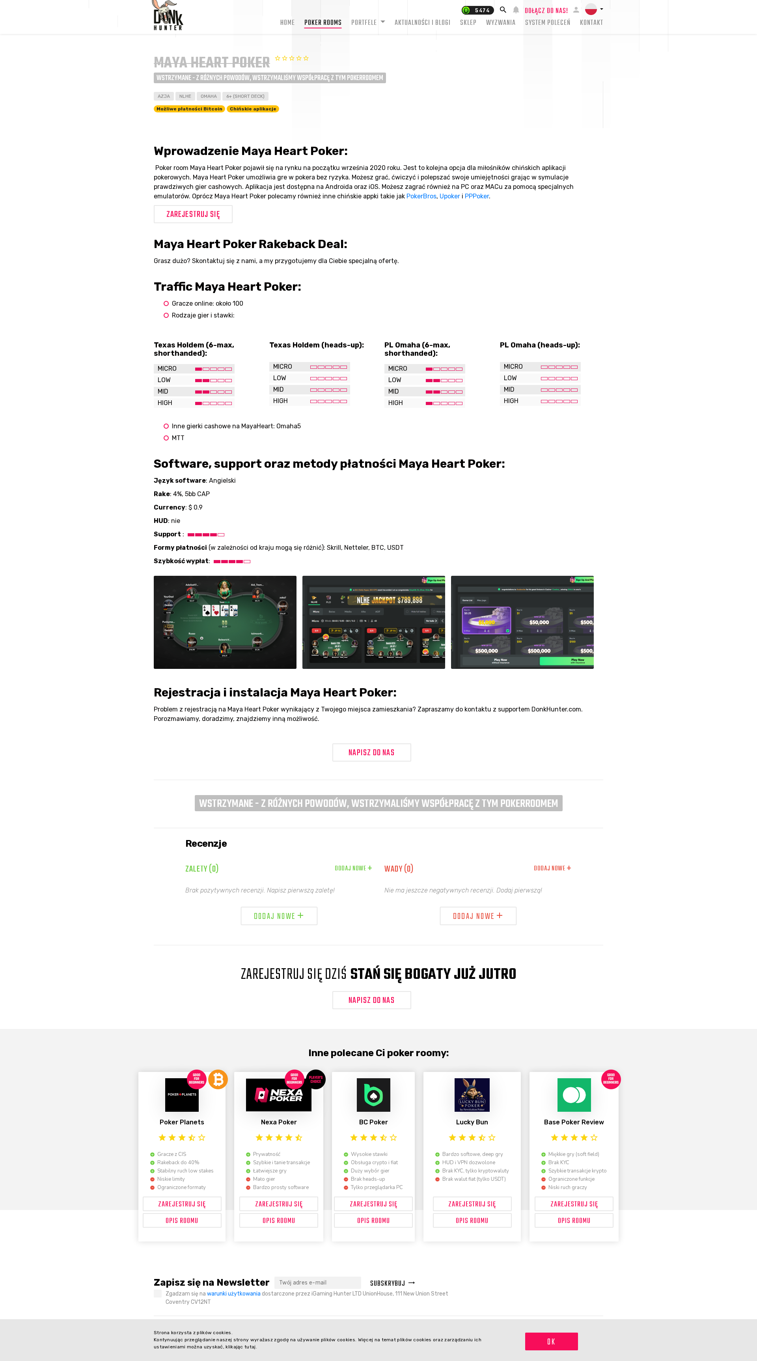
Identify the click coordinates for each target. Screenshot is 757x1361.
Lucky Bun (472, 1122)
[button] (594, 9)
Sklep (468, 23)
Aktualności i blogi (423, 23)
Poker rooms (323, 23)
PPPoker (477, 196)
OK (551, 1342)
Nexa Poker (279, 1122)
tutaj (250, 1347)
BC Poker (373, 1122)
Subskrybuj (387, 1284)
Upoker (450, 196)
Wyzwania (501, 23)
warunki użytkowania (234, 1293)
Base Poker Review (574, 1122)
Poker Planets (182, 1122)
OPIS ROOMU (182, 1221)
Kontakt (591, 23)
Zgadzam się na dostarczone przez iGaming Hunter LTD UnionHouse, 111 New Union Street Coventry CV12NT (307, 1297)
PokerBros (421, 196)
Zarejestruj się (193, 214)
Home (287, 23)
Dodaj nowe (354, 869)
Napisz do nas (372, 753)
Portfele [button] (364, 23)
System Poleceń (548, 23)
